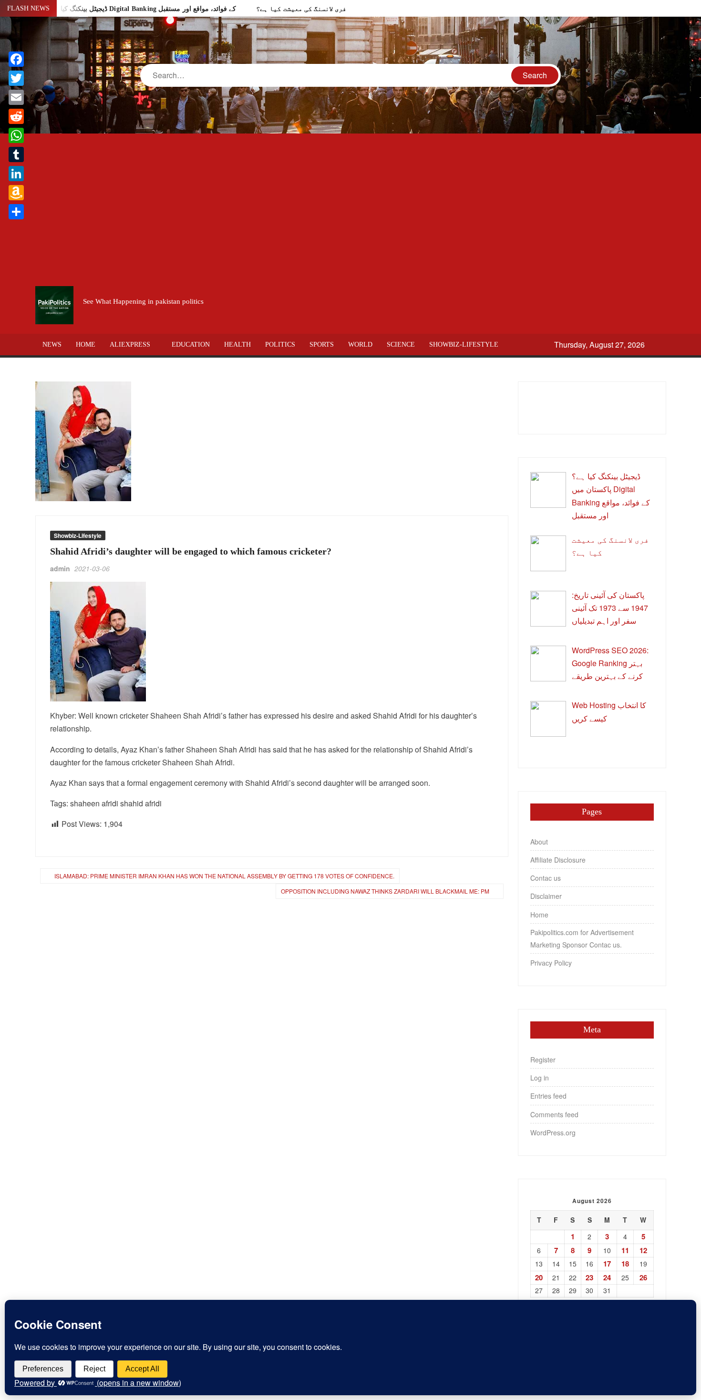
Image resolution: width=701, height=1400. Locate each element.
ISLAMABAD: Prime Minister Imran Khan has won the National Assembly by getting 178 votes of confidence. (224, 876)
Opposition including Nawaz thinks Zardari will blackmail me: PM (385, 891)
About (539, 841)
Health (237, 344)
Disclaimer (546, 896)
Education (191, 344)
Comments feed (554, 1114)
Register (543, 1059)
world (360, 344)
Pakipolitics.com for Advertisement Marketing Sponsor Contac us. (582, 938)
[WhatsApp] (16, 135)
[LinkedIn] (16, 173)
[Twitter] (16, 78)
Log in (539, 1077)
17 (607, 1263)
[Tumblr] (16, 154)
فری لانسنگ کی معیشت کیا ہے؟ (301, 8)
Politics (280, 344)
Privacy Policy (551, 963)
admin (60, 568)
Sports (321, 344)
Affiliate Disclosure (558, 860)
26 (643, 1277)
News (52, 344)
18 (625, 1263)
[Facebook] (16, 59)
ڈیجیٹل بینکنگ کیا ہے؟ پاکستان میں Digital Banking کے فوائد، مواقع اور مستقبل (123, 8)
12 (643, 1250)
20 (539, 1277)
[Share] (16, 211)
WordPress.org (553, 1132)
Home (85, 344)
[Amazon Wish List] (16, 192)
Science (401, 344)
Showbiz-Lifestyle (463, 344)
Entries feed (548, 1096)
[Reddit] (16, 116)
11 (625, 1250)
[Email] (16, 97)
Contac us (545, 878)
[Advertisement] (350, 210)
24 (607, 1277)
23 (589, 1277)
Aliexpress (130, 344)
